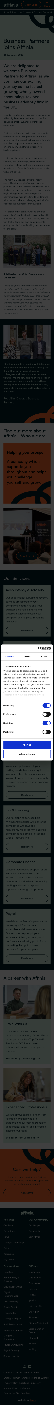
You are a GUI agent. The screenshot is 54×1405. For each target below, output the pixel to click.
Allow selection (27, 754)
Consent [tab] (9, 656)
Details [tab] (27, 656)
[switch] (46, 714)
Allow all (27, 745)
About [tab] (44, 656)
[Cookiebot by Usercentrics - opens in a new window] (38, 648)
